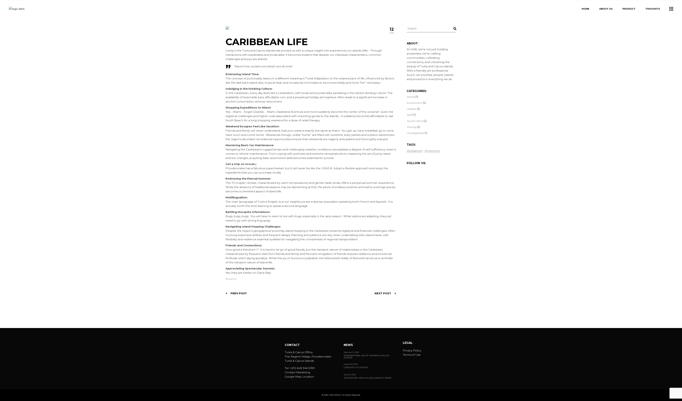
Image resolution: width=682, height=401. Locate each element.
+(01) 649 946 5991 (302, 368)
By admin (231, 278)
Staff (409, 114)
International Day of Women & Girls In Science (366, 356)
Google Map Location (299, 376)
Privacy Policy (412, 350)
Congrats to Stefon (356, 367)
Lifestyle (411, 108)
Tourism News (415, 121)
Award (410, 96)
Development (415, 150)
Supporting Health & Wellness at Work (367, 378)
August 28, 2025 (351, 364)
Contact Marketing (297, 372)
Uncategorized (415, 133)
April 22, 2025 (350, 374)
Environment (414, 102)
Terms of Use (412, 354)
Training (411, 127)
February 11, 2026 (351, 352)
